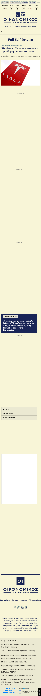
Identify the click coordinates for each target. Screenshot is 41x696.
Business (16, 27)
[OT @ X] (18, 607)
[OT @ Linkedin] (26, 607)
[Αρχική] (20, 581)
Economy (26, 27)
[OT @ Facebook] (15, 607)
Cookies (23, 600)
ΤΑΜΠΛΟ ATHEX (9, 417)
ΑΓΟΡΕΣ (6, 409)
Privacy (15, 600)
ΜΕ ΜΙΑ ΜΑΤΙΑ (8, 413)
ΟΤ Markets (24, 2)
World (34, 27)
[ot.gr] (20, 17)
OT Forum (32, 2)
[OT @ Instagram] (22, 607)
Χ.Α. (1, 32)
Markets (7, 27)
